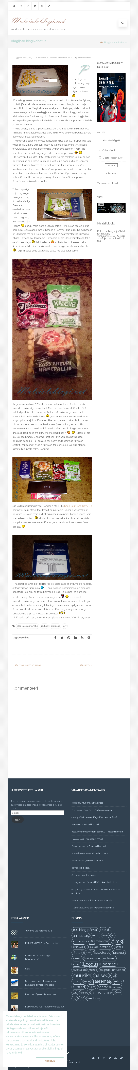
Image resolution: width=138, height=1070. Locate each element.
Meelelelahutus (65, 57)
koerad (77, 958)
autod (95, 935)
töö (82, 998)
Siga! (27, 968)
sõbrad (103, 987)
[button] (20, 1060)
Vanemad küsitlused (107, 183)
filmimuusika (79, 947)
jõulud (44, 626)
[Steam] (48, 6)
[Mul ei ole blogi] (39, 26)
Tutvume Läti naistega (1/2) (39, 930)
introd (118, 946)
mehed (93, 969)
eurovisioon (82, 941)
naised (101, 975)
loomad (108, 964)
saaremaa (102, 981)
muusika (82, 975)
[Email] (88, 637)
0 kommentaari (84, 57)
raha (87, 981)
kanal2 (88, 953)
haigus (92, 946)
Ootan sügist (108, 150)
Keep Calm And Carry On (78, 506)
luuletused (79, 969)
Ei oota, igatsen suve (112, 158)
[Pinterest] (68, 637)
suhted (79, 987)
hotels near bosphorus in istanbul (88, 831)
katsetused (102, 952)
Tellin (17, 820)
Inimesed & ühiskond (47, 57)
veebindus (93, 998)
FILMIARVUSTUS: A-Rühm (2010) (42, 943)
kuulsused (109, 958)
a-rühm (103, 930)
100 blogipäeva (85, 930)
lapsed (76, 964)
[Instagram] (28, 6)
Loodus (90, 964)
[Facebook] (21, 6)
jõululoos (55, 626)
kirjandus (119, 952)
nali (114, 975)
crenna (105, 935)
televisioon (102, 992)
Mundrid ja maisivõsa (92, 803)
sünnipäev (116, 987)
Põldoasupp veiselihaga (26, 665)
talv (64, 626)
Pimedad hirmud (90, 824)
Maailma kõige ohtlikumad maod (41, 994)
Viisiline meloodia (103, 810)
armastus (81, 935)
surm (91, 987)
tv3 (75, 998)
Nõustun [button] (50, 1060)
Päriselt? (86, 665)
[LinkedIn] (75, 637)
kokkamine (92, 958)
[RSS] (14, 6)
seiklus (118, 981)
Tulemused (111, 173)
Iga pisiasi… (84, 868)
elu (112, 935)
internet (105, 947)
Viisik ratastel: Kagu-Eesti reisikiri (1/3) (98, 817)
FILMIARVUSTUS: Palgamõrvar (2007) (44, 1006)
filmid (117, 941)
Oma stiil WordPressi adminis (101, 882)
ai (110, 930)
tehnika (84, 992)
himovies (76, 824)
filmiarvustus (101, 941)
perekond (77, 981)
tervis (118, 993)
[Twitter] (35, 6)
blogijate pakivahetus (27, 626)
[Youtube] (42, 6)
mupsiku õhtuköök (112, 969)
